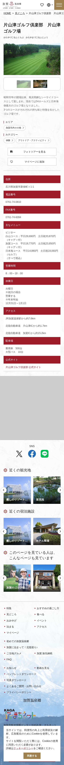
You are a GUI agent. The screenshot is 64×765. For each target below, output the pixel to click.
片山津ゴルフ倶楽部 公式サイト (23, 367)
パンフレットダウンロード (21, 674)
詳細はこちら (11, 565)
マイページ (42, 3)
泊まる (10, 626)
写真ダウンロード (16, 680)
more (6, 477)
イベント (42, 620)
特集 (9, 608)
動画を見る (43, 668)
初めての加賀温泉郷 (18, 641)
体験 (8, 140)
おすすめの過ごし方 (48, 608)
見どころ (20, 13)
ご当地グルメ (14, 653)
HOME (7, 13)
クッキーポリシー (23, 748)
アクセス (42, 626)
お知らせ (11, 668)
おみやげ (11, 620)
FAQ (9, 659)
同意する (32, 755)
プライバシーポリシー (19, 692)
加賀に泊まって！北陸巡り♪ (22, 647)
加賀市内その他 (13, 128)
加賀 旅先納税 (44, 653)
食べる (40, 614)
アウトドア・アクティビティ (32, 140)
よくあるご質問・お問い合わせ (24, 686)
